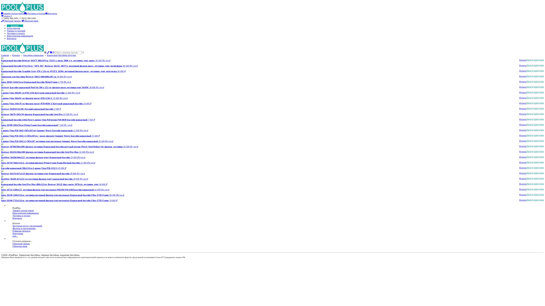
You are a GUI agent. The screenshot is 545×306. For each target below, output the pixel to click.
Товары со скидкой (16, 31)
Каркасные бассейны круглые (61, 55)
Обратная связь (31, 21)
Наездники (17, 233)
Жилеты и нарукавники (24, 228)
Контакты (52, 13)
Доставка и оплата (36, 13)
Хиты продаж (13, 28)
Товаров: (7, 16)
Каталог (15, 26)
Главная (5, 55)
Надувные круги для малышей (27, 226)
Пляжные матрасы (21, 231)
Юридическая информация (20, 36)
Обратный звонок (12, 21)
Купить (522, 60)
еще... (15, 236)
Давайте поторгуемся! (13, 13)
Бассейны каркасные (33, 55)
